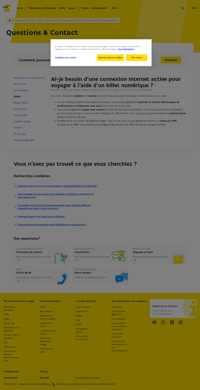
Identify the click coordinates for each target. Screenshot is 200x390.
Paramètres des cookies (65, 57)
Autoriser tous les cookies (110, 57)
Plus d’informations (126, 49)
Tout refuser (136, 57)
